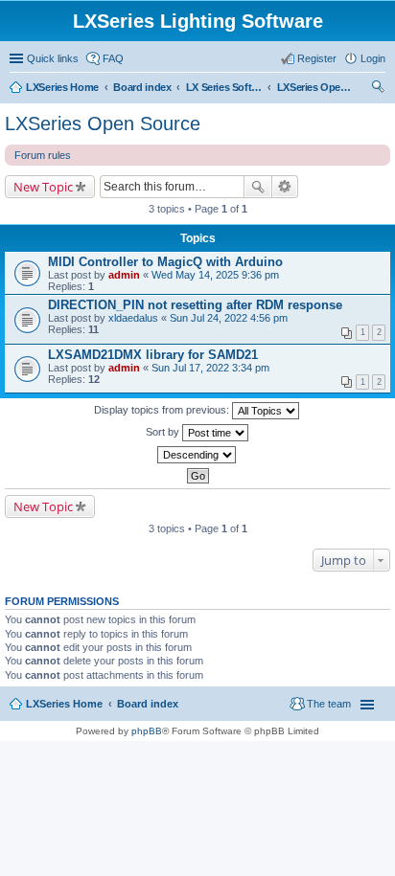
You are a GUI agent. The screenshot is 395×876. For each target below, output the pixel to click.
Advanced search (285, 186)
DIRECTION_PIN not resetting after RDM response (195, 305)
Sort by (164, 432)
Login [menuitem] (372, 58)
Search (258, 186)
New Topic (43, 186)
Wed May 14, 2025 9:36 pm (215, 275)
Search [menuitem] (377, 89)
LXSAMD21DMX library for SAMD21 (153, 355)
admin (124, 275)
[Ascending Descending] (197, 454)
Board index (147, 703)
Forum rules (42, 155)
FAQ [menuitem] (113, 58)
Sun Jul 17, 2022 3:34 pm (210, 367)
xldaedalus (133, 318)
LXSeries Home (64, 703)
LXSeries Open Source (102, 123)
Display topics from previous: (163, 410)
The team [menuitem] (329, 703)
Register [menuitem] (317, 58)
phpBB (146, 731)
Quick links (53, 58)
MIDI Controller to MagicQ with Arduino (165, 262)
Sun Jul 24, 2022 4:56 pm (229, 318)
